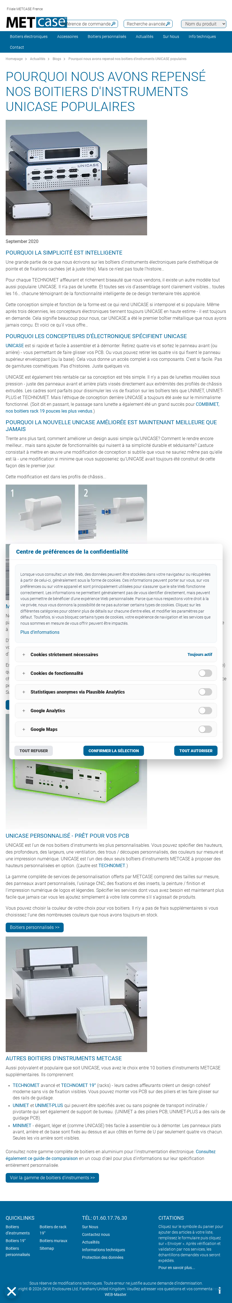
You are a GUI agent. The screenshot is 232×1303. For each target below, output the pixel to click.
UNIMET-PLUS (49, 1105)
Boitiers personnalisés (107, 36)
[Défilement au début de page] (202, 1290)
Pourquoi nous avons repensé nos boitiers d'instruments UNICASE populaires (127, 59)
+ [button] (23, 655)
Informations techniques (103, 1249)
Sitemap (47, 1248)
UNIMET (21, 1105)
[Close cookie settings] (12, 1291)
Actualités (144, 36)
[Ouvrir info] (219, 1290)
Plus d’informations (39, 632)
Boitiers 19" (15, 1240)
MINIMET (22, 1125)
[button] (12, 1291)
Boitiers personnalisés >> (34, 927)
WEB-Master (115, 1294)
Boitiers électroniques (29, 36)
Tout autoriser (195, 750)
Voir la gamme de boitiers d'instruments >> (52, 1177)
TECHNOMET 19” (78, 1085)
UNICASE (15, 345)
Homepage (14, 59)
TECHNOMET (111, 865)
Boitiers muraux (53, 1240)
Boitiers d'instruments (18, 1230)
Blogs (57, 59)
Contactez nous (96, 1234)
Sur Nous (90, 1227)
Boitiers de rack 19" (53, 1230)
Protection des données (102, 1257)
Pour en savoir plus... (176, 1267)
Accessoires (67, 36)
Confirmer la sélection (114, 750)
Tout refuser (34, 750)
